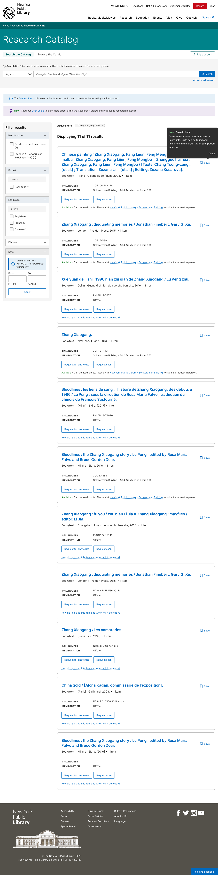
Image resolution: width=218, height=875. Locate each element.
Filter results (15, 128)
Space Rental (68, 826)
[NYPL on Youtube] (201, 813)
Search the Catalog (18, 54)
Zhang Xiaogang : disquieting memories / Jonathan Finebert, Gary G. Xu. (126, 224)
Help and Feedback (204, 871)
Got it (212, 153)
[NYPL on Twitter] (185, 813)
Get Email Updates (180, 5)
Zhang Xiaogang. (76, 334)
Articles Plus (25, 98)
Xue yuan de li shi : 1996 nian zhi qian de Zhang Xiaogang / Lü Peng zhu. (125, 279)
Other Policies (95, 816)
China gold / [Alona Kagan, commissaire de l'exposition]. (112, 685)
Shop (212, 5)
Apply (27, 291)
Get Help (192, 17)
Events (157, 17)
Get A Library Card (156, 5)
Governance (94, 826)
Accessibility (67, 811)
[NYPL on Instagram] (193, 813)
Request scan (104, 199)
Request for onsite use (76, 199)
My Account (117, 5)
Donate (200, 5)
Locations (138, 5)
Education (142, 17)
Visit (169, 17)
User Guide (38, 110)
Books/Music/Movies (102, 17)
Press (64, 816)
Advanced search (204, 80)
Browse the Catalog (50, 54)
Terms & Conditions (98, 821)
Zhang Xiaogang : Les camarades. (91, 630)
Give (179, 17)
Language (120, 821)
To (29, 273)
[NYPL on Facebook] (178, 813)
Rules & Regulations (125, 811)
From (11, 273)
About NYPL (121, 816)
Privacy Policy (96, 811)
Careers (65, 821)
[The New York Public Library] (17, 11)
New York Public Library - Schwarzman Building (137, 207)
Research (126, 17)
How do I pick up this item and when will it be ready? (90, 317)
